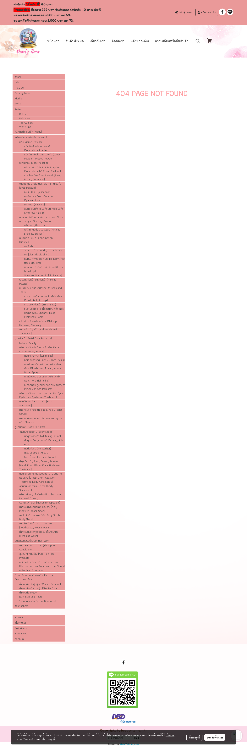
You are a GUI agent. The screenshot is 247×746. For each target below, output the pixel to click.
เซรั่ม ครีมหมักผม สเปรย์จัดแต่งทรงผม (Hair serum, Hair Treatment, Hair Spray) (42, 564)
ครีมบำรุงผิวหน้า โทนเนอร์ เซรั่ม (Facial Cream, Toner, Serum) (39, 349)
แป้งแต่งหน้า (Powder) (31, 142)
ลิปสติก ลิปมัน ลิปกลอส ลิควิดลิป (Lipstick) (36, 240)
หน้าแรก (53, 41)
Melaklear (24, 118)
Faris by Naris (22, 93)
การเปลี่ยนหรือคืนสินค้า (172, 41)
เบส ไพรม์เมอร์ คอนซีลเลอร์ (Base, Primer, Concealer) (42, 177)
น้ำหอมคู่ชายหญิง (28, 593)
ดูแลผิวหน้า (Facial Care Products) (33, 338)
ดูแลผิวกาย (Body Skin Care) (30, 427)
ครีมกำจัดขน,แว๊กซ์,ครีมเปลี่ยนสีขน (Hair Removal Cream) (40, 496)
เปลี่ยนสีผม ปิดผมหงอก (31, 570)
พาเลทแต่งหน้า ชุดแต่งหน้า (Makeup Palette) (37, 282)
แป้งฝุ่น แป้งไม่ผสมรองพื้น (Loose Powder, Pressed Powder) (42, 157)
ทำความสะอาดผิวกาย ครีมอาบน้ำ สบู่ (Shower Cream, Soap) (38, 509)
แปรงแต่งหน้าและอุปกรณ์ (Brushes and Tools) (40, 290)
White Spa (25, 127)
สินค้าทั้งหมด (74, 41)
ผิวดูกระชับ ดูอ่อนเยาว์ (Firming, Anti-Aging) (44, 442)
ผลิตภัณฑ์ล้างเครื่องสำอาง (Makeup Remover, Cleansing (38, 323)
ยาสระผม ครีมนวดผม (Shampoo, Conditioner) (37, 547)
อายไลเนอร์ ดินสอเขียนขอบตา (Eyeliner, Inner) (39, 198)
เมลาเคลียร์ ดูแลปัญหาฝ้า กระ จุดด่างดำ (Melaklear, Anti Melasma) (44, 387)
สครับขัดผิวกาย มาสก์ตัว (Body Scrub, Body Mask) (39, 517)
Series (18, 109)
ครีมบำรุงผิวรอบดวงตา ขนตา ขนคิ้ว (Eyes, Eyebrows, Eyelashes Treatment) (41, 395)
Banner (18, 77)
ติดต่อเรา (118, 41)
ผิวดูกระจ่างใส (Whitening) (38, 356)
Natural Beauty (27, 343)
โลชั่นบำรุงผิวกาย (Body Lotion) (36, 432)
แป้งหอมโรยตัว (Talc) (30, 597)
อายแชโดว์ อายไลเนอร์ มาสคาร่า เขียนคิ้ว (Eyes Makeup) (40, 186)
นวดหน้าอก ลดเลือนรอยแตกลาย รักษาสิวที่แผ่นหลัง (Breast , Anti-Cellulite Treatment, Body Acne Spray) (41, 478)
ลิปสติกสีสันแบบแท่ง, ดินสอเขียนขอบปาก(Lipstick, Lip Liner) (43, 252)
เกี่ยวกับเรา (98, 41)
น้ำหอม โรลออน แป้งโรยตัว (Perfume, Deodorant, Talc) (34, 577)
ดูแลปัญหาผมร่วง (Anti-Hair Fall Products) (36, 556)
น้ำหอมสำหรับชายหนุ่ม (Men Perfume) (38, 588)
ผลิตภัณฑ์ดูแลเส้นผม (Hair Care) (31, 540)
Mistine (18, 98)
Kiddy (22, 114)
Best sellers (21, 606)
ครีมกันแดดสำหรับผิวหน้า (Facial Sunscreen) (36, 403)
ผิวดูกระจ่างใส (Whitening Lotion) (42, 436)
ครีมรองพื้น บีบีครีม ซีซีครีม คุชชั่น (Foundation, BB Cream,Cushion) (42, 169)
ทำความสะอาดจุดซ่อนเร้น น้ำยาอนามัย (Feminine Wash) (38, 534)
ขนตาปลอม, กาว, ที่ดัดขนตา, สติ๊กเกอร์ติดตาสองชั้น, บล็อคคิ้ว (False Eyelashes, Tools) (44, 313)
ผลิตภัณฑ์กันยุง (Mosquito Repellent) (39, 503)
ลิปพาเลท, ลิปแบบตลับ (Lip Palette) (43, 275)
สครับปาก (29, 246)
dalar (17, 82)
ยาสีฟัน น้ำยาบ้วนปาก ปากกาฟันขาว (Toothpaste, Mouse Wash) (37, 525)
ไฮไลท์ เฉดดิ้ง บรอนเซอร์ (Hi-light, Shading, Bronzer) (42, 232)
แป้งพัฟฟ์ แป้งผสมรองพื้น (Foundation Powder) (38, 148)
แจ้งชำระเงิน (140, 41)
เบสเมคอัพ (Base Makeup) (33, 163)
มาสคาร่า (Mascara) (34, 205)
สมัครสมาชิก (208, 12)
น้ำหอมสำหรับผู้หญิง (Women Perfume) (40, 584)
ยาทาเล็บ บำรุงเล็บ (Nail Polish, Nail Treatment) (38, 331)
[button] (198, 41)
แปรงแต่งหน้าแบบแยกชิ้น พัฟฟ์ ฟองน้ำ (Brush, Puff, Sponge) (44, 298)
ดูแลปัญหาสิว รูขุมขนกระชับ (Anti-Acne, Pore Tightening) (42, 379)
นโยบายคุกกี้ (48, 739)
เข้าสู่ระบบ (185, 12)
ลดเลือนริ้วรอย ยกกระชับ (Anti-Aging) (44, 360)
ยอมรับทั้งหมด (215, 737)
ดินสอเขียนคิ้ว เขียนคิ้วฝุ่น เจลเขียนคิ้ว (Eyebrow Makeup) (43, 211)
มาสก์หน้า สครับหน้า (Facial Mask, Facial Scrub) (40, 412)
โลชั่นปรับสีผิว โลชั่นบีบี (36, 453)
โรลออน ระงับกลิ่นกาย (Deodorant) (38, 601)
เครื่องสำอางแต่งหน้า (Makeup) (30, 137)
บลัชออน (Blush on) (35, 225)
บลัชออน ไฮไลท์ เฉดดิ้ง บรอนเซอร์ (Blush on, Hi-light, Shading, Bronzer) (41, 219)
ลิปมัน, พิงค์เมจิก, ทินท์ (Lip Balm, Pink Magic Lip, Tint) (44, 261)
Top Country (26, 123)
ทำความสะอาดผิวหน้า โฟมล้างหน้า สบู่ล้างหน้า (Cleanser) (40, 420)
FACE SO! (19, 88)
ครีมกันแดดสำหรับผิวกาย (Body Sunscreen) (36, 488)
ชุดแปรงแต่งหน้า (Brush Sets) (40, 305)
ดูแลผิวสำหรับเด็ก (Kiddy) (28, 132)
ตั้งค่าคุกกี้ (194, 737)
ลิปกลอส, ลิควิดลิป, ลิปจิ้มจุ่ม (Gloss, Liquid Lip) (43, 269)
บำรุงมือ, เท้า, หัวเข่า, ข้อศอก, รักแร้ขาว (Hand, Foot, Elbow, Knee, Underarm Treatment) (39, 465)
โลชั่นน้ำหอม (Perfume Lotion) (40, 457)
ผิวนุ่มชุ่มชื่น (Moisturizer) (37, 449)
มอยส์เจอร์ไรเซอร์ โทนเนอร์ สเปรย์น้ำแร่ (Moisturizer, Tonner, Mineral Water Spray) (43, 368)
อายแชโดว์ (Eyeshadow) (37, 192)
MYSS (17, 104)
